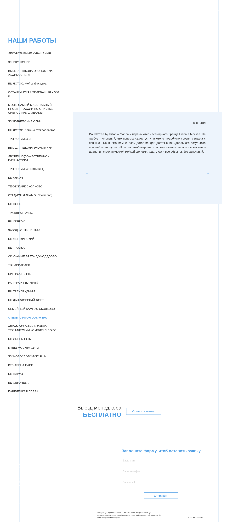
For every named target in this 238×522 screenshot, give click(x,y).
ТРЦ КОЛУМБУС (19, 138)
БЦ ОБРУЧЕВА (18, 382)
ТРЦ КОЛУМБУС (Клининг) (26, 169)
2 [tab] (135, 197)
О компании (116, 9)
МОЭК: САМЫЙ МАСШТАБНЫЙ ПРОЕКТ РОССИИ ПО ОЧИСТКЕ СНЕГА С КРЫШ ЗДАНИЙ (30, 108)
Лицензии (159, 9)
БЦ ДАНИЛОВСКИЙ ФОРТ (26, 300)
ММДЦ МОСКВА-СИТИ (23, 347)
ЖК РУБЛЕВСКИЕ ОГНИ (24, 121)
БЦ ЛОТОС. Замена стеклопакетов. (32, 130)
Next (208, 173)
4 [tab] (145, 197)
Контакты (186, 9)
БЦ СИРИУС (16, 221)
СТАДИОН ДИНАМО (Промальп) (30, 195)
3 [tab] (140, 197)
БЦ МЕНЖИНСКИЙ (21, 239)
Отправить (161, 495)
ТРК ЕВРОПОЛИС (20, 212)
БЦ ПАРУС (15, 374)
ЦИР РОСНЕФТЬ (19, 273)
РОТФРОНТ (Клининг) (23, 282)
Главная (101, 9)
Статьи (172, 9)
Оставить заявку (143, 411)
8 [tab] (164, 197)
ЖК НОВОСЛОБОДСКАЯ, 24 (27, 356)
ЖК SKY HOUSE (19, 62)
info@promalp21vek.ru (25, 504)
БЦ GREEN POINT (20, 339)
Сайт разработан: (195, 517)
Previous (86, 173)
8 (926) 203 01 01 (21, 495)
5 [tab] (149, 197)
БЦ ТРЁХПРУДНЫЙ (21, 291)
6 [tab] (154, 197)
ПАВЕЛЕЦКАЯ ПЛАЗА (23, 391)
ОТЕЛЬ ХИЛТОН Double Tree (27, 317)
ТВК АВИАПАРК (19, 265)
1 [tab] (130, 197)
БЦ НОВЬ (14, 204)
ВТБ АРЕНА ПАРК (20, 365)
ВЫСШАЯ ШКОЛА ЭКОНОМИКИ (30, 147)
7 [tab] (159, 197)
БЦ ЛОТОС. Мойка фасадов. (27, 83)
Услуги (132, 9)
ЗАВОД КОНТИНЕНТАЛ (24, 230)
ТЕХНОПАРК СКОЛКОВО (25, 186)
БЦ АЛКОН (15, 177)
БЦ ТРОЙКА (16, 247)
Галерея (144, 9)
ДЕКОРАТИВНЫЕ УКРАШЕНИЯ (29, 53)
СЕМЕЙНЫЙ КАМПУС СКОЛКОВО (31, 308)
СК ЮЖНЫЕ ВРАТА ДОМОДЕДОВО (32, 256)
